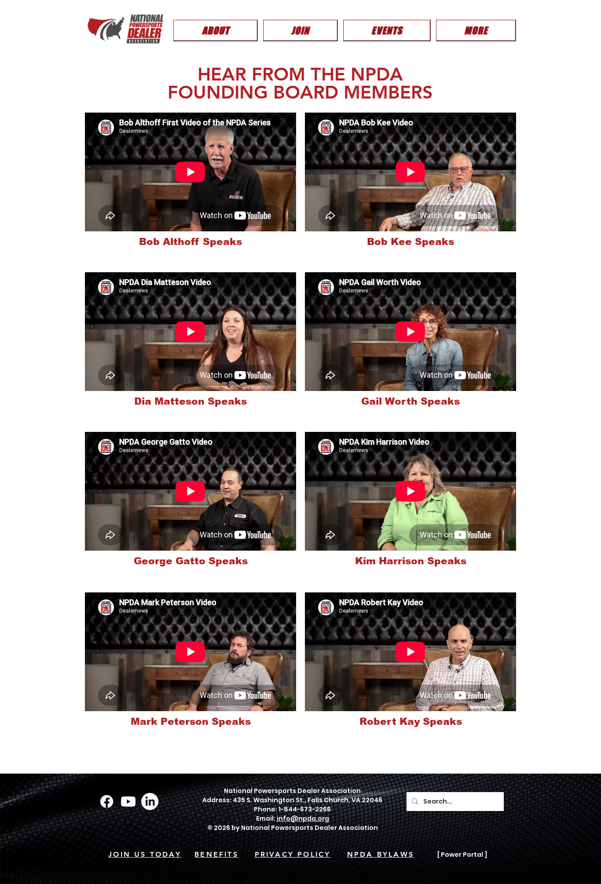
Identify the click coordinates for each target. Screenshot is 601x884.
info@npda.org (303, 818)
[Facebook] (106, 801)
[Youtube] (128, 801)
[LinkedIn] (149, 801)
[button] (215, 30)
